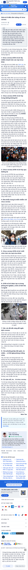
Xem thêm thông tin (7, 447)
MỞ (25, 2)
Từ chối (8, 566)
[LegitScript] (8, 536)
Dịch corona (9, 450)
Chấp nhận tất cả (20, 566)
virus (15, 450)
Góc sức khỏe (6, 13)
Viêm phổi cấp (5, 452)
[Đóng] (1, 2)
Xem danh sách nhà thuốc (14, 484)
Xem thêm (6, 426)
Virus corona (21, 450)
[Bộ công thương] (5, 533)
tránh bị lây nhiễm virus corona (12, 219)
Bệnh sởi (20, 64)
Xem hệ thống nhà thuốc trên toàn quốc (14, 482)
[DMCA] (16, 533)
